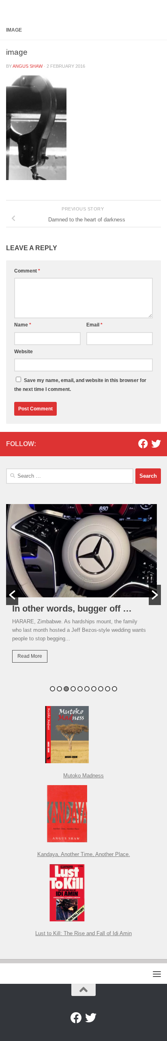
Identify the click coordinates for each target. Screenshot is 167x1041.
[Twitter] (156, 444)
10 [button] (114, 688)
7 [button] (93, 688)
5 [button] (80, 688)
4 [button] (73, 688)
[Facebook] (143, 444)
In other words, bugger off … (72, 608)
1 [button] (52, 688)
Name (22, 325)
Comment (27, 271)
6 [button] (87, 688)
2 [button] (59, 688)
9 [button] (107, 688)
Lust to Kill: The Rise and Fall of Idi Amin (83, 933)
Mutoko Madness (83, 776)
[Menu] (157, 974)
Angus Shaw (28, 66)
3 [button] (66, 688)
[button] (12, 595)
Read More (29, 656)
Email (94, 325)
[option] (83, 589)
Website (23, 351)
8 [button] (100, 688)
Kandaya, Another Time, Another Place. (83, 854)
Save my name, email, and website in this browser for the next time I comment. (80, 385)
